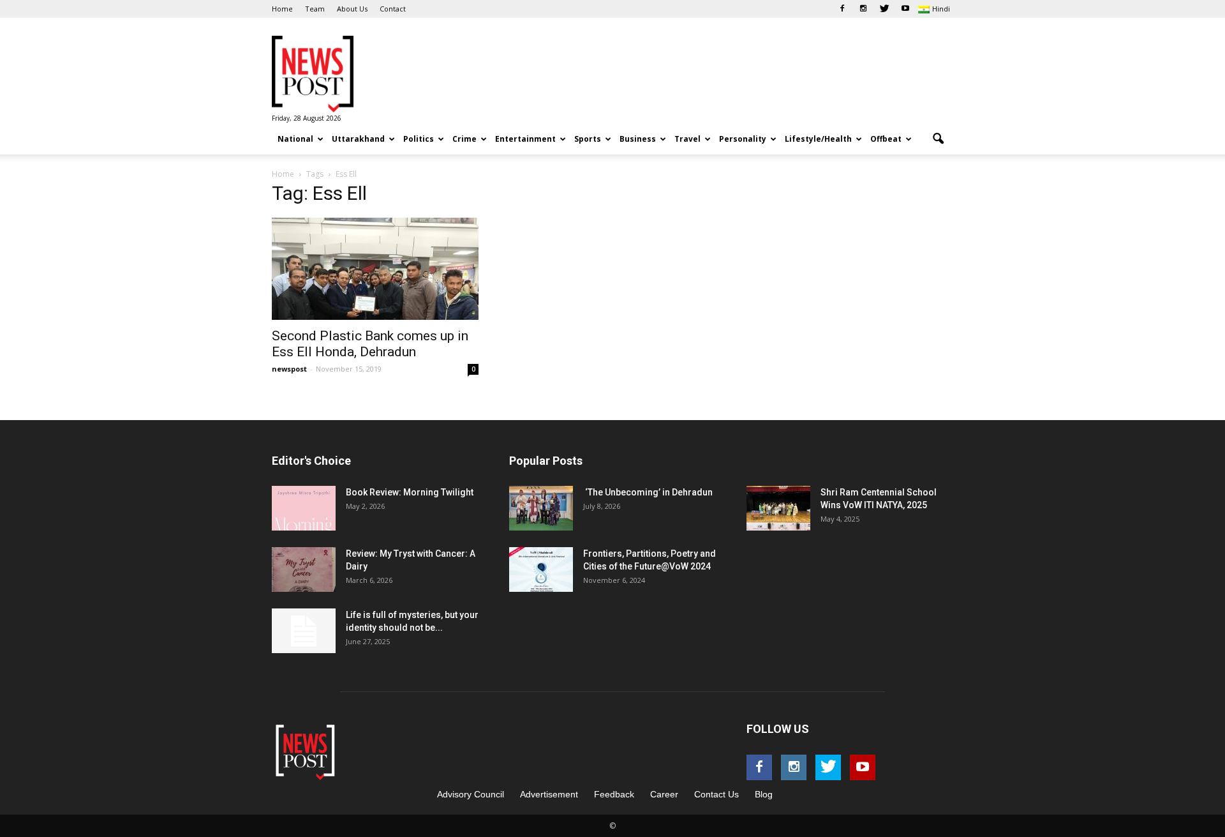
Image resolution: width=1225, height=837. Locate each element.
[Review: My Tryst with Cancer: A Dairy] (304, 569)
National (295, 138)
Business (638, 138)
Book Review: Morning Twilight (409, 492)
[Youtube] (905, 9)
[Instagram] (863, 9)
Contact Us (716, 794)
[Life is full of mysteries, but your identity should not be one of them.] (304, 630)
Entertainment (525, 138)
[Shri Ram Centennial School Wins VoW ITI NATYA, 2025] (778, 508)
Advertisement (549, 794)
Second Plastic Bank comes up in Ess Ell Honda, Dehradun (370, 343)
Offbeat (886, 138)
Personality (742, 138)
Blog (764, 794)
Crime (464, 138)
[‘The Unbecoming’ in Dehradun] (541, 508)
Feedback (614, 794)
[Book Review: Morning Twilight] (304, 508)
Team (315, 8)
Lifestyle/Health (818, 138)
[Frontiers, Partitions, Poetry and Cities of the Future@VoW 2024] (541, 569)
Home (282, 8)
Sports (587, 138)
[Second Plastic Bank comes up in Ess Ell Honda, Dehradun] (375, 269)
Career (664, 794)
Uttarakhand (358, 138)
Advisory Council (470, 794)
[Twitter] (884, 9)
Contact (393, 8)
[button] (938, 139)
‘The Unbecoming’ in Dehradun (648, 492)
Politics (418, 138)
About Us (352, 8)
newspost (289, 368)
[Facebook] (842, 9)
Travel (687, 138)
